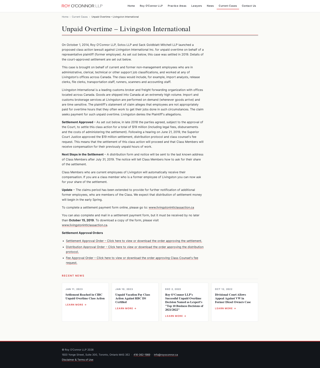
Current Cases (228, 5)
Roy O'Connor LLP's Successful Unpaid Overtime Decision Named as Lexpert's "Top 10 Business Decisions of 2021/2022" (184, 302)
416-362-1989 (142, 354)
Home (131, 5)
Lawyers (196, 5)
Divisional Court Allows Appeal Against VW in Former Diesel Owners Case (233, 298)
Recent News (73, 275)
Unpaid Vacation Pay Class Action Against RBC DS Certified (132, 298)
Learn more (74, 304)
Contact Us (249, 5)
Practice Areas (177, 5)
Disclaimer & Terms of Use (77, 359)
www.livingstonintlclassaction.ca (171, 207)
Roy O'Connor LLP (151, 5)
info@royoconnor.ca (166, 354)
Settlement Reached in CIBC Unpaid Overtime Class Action (85, 296)
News (210, 5)
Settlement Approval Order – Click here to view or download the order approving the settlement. (134, 241)
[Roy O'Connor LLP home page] (82, 5)
